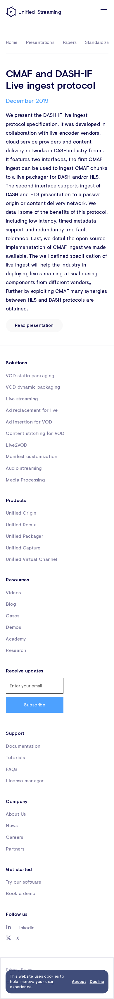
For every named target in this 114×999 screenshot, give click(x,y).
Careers (14, 837)
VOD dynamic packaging (33, 386)
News (12, 825)
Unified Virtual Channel (31, 559)
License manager (25, 780)
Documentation (23, 745)
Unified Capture (23, 547)
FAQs (11, 769)
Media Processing (25, 479)
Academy (16, 638)
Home (12, 42)
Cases (12, 615)
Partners (15, 848)
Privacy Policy (19, 970)
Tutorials (15, 757)
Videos (13, 592)
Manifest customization (31, 456)
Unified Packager (24, 535)
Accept (79, 981)
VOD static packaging (30, 375)
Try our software (23, 881)
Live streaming (22, 398)
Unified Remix (21, 524)
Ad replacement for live (32, 410)
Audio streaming (24, 468)
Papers (70, 42)
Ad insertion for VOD (29, 421)
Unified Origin (21, 512)
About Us (16, 813)
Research (16, 650)
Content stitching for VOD (35, 433)
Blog (11, 603)
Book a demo (20, 893)
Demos (13, 627)
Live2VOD (16, 444)
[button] (102, 12)
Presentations (40, 42)
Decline (97, 981)
